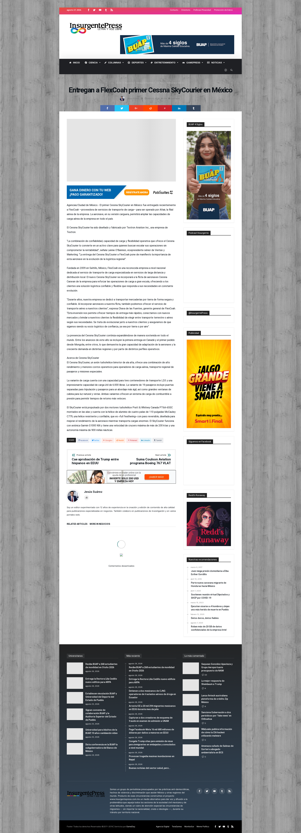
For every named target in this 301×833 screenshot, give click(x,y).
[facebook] (107, 108)
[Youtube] (100, 10)
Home (119, 83)
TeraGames (177, 826)
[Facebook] (88, 10)
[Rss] (111, 10)
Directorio (185, 10)
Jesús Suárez (133, 98)
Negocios (129, 83)
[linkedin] (179, 108)
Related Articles (77, 524)
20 (206, 675)
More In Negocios (100, 524)
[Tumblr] (105, 10)
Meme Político (203, 826)
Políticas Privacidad (202, 10)
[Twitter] (94, 10)
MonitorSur (189, 826)
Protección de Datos (223, 10)
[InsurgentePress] (100, 19)
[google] (136, 108)
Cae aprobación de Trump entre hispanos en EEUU (95, 459)
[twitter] (122, 108)
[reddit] (150, 108)
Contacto (174, 10)
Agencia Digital (162, 826)
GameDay (130, 826)
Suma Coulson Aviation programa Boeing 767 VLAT (150, 459)
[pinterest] (165, 108)
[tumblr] (193, 108)
